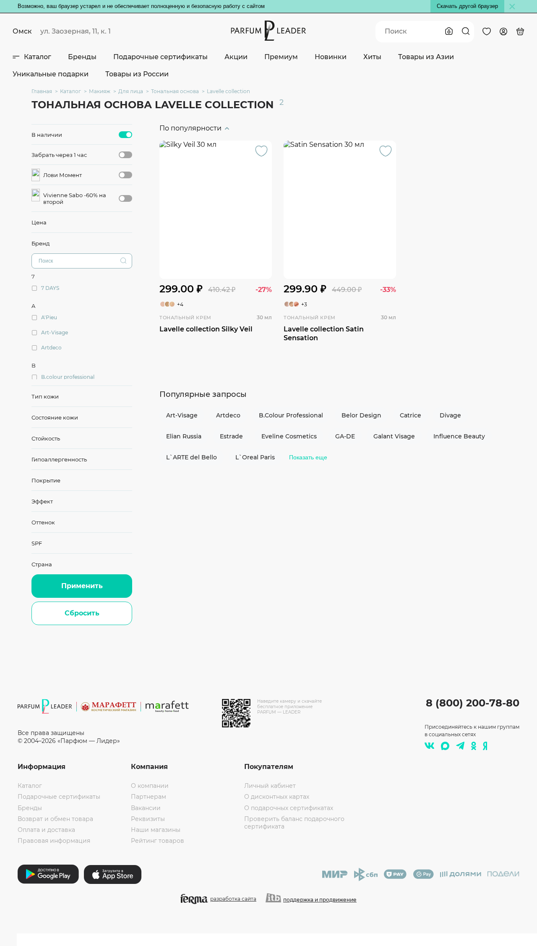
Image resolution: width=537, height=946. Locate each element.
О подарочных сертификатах (288, 808)
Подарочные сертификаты (160, 57)
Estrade (231, 436)
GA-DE (345, 436)
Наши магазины (155, 830)
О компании (150, 786)
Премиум (281, 57)
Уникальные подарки (51, 74)
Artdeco (228, 415)
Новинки (331, 57)
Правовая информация (54, 840)
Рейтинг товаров (157, 840)
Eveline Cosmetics (289, 436)
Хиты (372, 57)
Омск (22, 31)
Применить (82, 586)
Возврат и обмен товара (55, 819)
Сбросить (82, 613)
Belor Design (361, 415)
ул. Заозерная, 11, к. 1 (75, 31)
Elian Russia (183, 436)
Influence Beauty (459, 436)
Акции (236, 57)
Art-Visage (182, 415)
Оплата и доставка (46, 830)
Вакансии (146, 808)
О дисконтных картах (276, 796)
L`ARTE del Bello (191, 457)
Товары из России (137, 74)
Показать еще (308, 457)
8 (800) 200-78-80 (472, 703)
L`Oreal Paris (255, 457)
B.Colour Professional (291, 415)
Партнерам (148, 796)
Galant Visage (394, 436)
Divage (450, 415)
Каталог (37, 57)
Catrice (410, 415)
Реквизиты (148, 819)
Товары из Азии (426, 57)
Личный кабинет (270, 786)
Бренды (82, 57)
